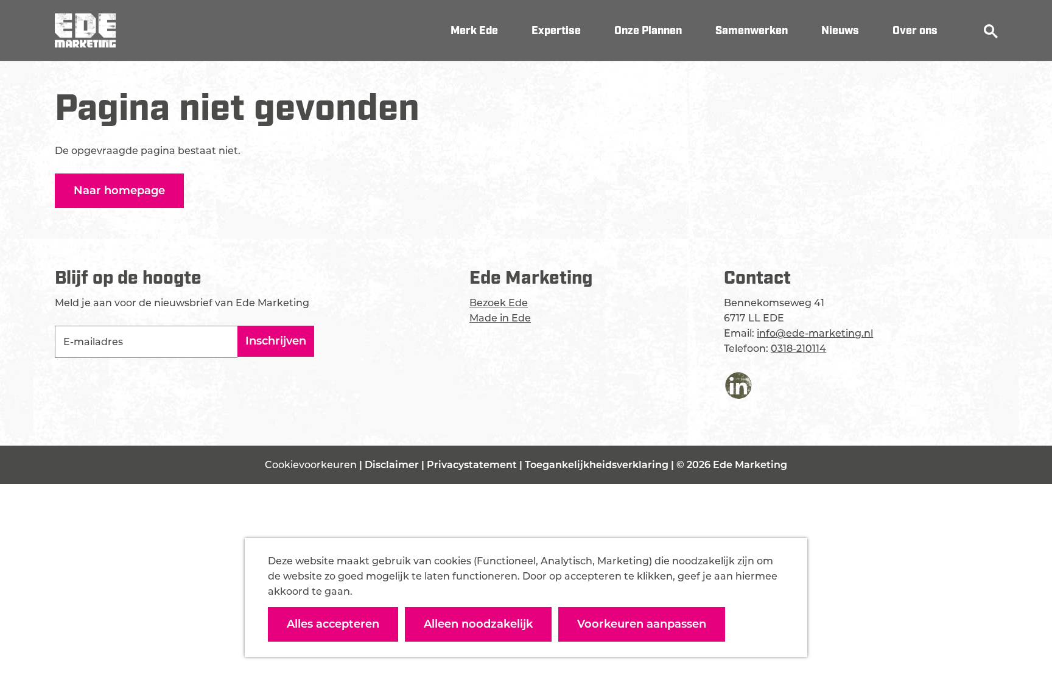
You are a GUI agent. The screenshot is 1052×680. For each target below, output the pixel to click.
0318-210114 (798, 348)
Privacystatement (473, 465)
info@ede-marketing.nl (815, 333)
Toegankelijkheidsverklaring (598, 465)
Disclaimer (393, 465)
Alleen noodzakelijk (478, 624)
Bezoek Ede (498, 303)
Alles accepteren (333, 624)
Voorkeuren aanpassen (641, 624)
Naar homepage (119, 190)
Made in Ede (500, 318)
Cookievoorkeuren (311, 465)
